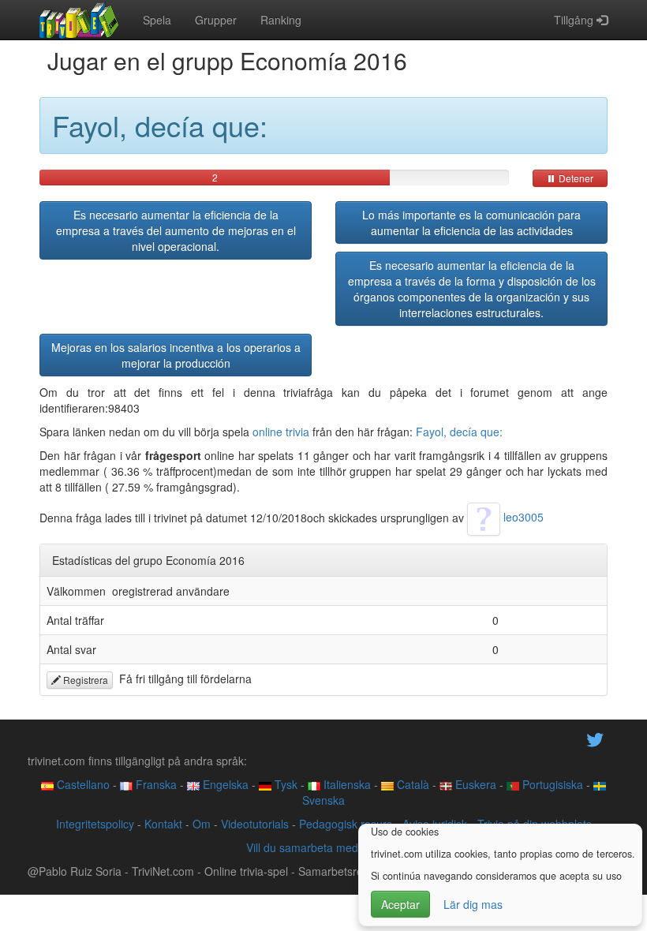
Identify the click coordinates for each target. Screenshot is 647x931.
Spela (157, 20)
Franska (155, 784)
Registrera (84, 679)
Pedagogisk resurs (345, 824)
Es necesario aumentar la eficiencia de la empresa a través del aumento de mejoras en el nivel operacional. (176, 230)
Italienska (345, 784)
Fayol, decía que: (459, 431)
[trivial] (79, 19)
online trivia (280, 431)
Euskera (474, 784)
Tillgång (575, 20)
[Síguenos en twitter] (595, 738)
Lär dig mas (473, 904)
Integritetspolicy (95, 824)
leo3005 (522, 517)
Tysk (284, 784)
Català (411, 784)
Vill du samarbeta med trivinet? (323, 847)
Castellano (82, 784)
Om (202, 824)
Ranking (280, 20)
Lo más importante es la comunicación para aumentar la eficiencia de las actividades (471, 222)
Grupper (216, 20)
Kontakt (163, 824)
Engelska (224, 784)
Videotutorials (255, 824)
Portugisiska (551, 784)
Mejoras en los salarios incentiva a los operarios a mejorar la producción (176, 355)
